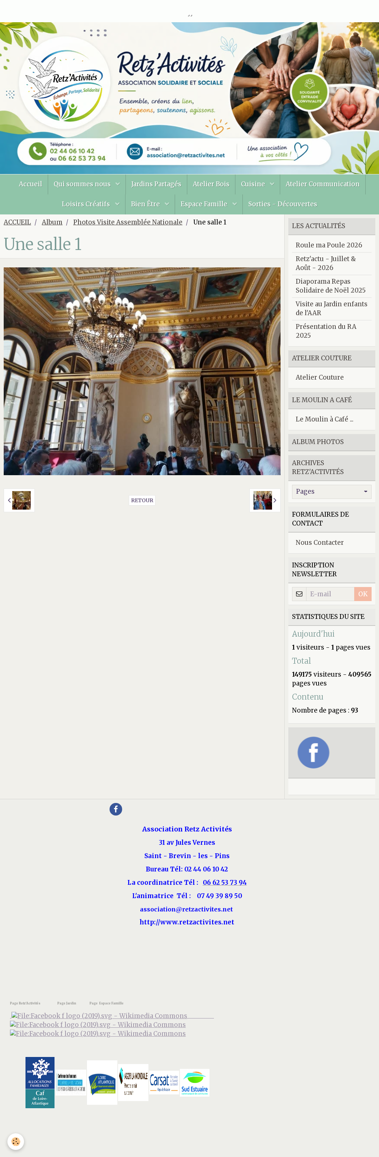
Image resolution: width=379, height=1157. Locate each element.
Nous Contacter (320, 543)
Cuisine (253, 184)
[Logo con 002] (71, 1082)
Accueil (30, 184)
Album (52, 222)
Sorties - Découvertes (282, 204)
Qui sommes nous (83, 184)
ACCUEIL (17, 222)
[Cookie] (15, 1141)
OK (363, 594)
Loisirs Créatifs (86, 204)
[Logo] (98, 1034)
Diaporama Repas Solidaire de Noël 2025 (331, 285)
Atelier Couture (320, 377)
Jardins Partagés (156, 184)
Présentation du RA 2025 (326, 331)
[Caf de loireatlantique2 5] (40, 1082)
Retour (142, 500)
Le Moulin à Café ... (324, 419)
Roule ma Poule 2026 (329, 245)
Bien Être (146, 204)
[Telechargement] (164, 1082)
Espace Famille (205, 204)
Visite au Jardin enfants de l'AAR (332, 308)
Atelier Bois (211, 184)
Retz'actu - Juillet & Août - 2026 (326, 263)
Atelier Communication (323, 184)
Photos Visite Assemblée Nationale (127, 222)
